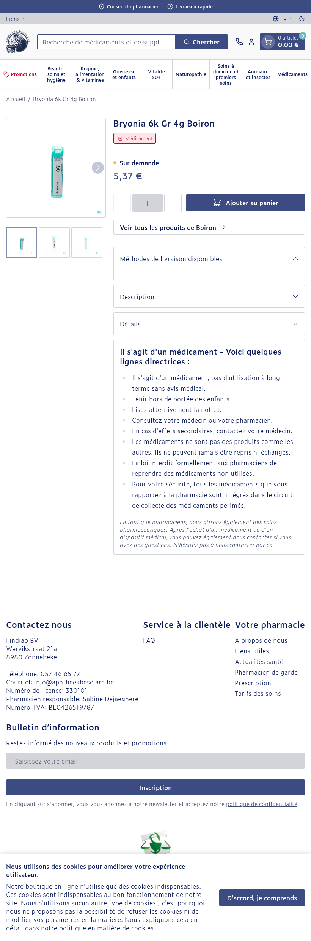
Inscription (155, 787)
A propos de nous (261, 640)
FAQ (149, 640)
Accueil (15, 99)
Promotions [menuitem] (24, 74)
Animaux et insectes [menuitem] (260, 74)
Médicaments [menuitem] (294, 75)
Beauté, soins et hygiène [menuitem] (59, 74)
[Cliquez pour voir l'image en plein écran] (55, 167)
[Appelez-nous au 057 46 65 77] (239, 42)
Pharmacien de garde (266, 672)
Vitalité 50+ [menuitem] (160, 74)
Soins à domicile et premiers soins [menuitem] (227, 74)
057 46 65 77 (60, 673)
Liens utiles (252, 650)
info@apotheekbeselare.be (74, 681)
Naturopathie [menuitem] (192, 75)
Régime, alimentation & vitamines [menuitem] (91, 74)
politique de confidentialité (261, 804)
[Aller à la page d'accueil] (18, 41)
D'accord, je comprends (262, 897)
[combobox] (106, 41)
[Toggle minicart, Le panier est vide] (268, 42)
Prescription (253, 682)
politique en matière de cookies (106, 927)
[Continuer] (98, 168)
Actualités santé (259, 661)
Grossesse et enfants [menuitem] (126, 74)
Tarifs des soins (258, 693)
